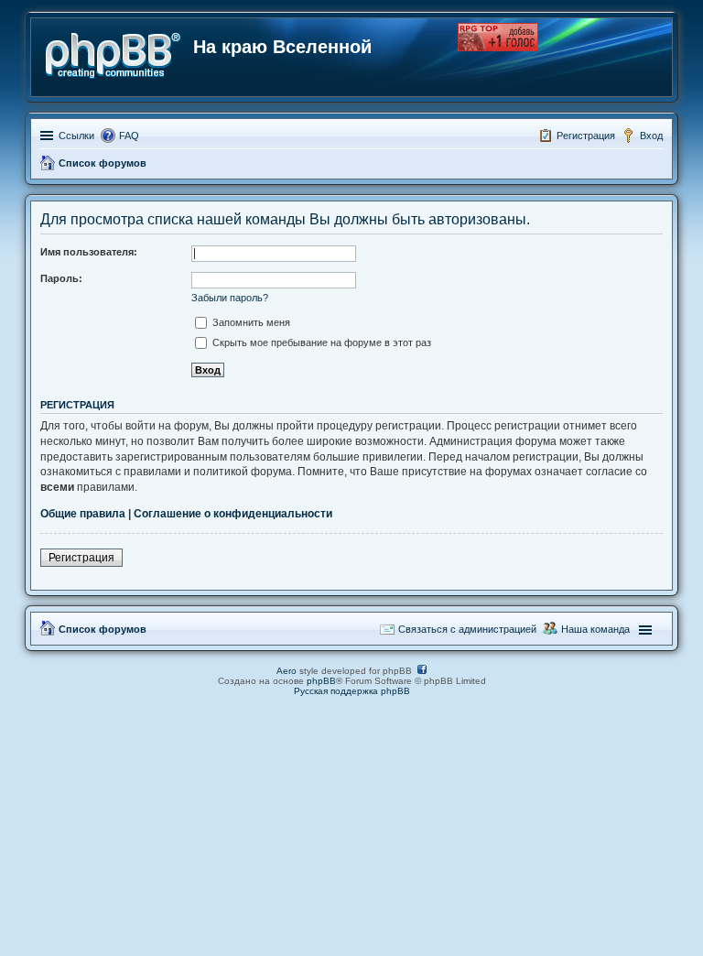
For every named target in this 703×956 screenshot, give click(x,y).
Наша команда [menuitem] (595, 629)
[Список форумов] (114, 52)
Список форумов (102, 629)
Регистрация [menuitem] (586, 135)
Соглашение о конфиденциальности (233, 513)
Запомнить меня (250, 322)
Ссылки (76, 135)
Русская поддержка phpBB (352, 691)
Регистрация (81, 557)
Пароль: (61, 278)
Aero (286, 671)
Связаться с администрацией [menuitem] (467, 629)
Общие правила (82, 513)
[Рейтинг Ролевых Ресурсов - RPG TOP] (498, 48)
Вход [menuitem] (651, 135)
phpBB (321, 681)
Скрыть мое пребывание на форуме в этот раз (320, 342)
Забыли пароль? (229, 297)
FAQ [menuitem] (129, 135)
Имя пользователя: (88, 251)
